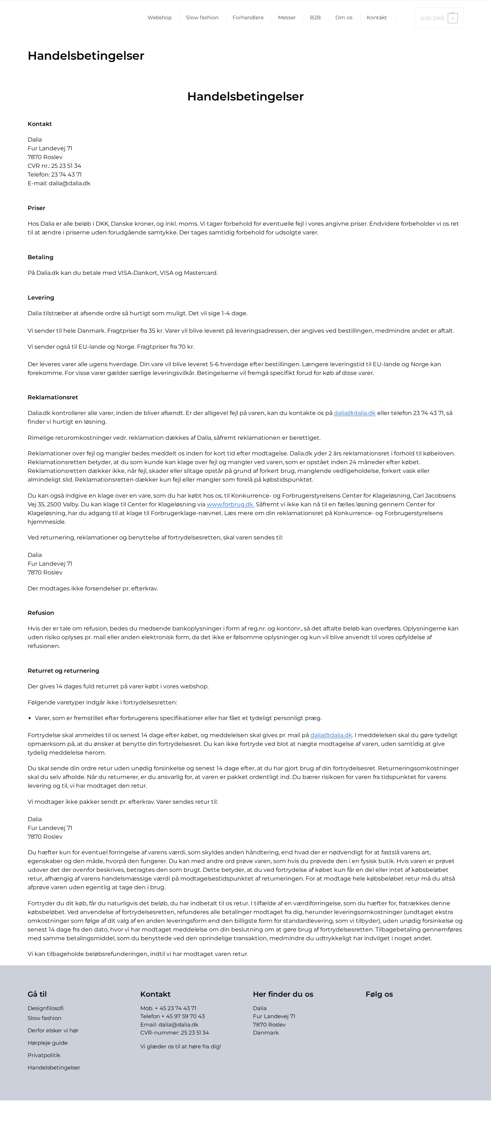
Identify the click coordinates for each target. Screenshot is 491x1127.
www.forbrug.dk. (230, 504)
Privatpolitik (44, 1055)
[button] (439, 18)
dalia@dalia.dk (355, 413)
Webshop (160, 17)
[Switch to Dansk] (252, 1108)
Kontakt (377, 17)
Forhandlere (248, 17)
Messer (287, 17)
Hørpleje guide (48, 1042)
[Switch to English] (401, 17)
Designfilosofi (46, 1008)
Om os (344, 17)
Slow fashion (202, 17)
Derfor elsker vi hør (53, 1030)
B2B (315, 17)
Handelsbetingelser (54, 1067)
